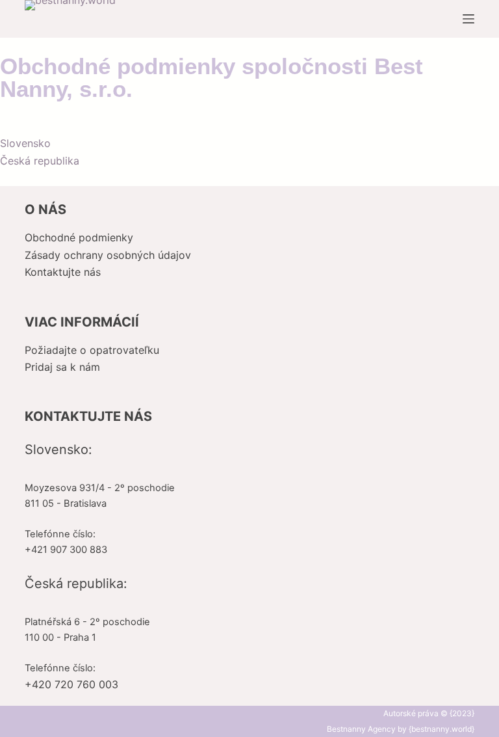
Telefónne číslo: (60, 534)
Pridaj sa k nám (62, 366)
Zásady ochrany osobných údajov (108, 254)
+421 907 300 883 (66, 550)
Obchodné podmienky (79, 237)
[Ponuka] (468, 19)
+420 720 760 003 (71, 684)
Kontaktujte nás (63, 271)
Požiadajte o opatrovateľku (92, 349)
